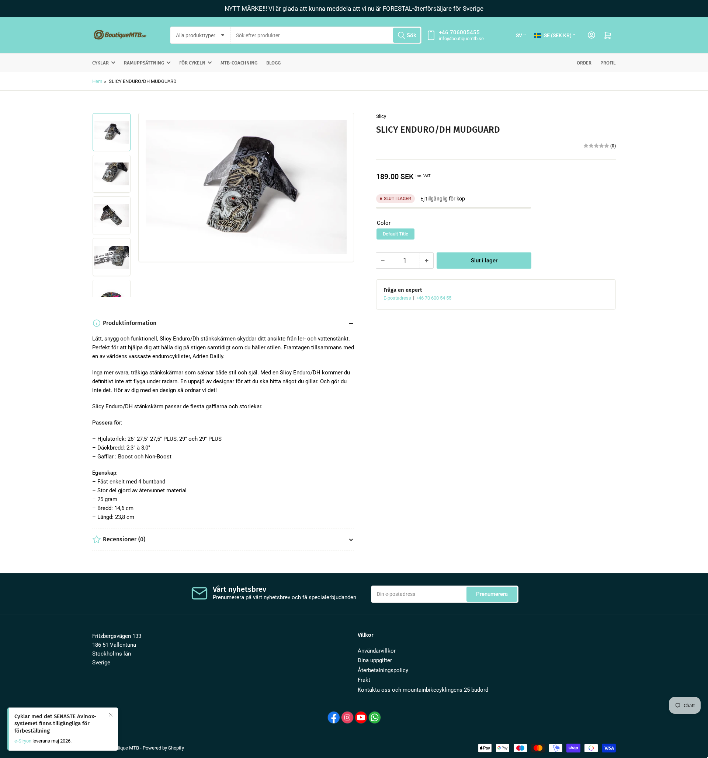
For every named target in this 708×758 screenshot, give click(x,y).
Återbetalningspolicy (383, 670)
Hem (97, 81)
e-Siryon (22, 741)
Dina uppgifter (375, 660)
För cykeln (192, 63)
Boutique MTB (124, 748)
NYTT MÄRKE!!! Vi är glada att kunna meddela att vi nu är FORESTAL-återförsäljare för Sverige (354, 8)
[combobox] (325, 35)
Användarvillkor (377, 650)
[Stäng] (110, 714)
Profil (608, 63)
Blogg (273, 63)
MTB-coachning (239, 63)
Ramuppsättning (144, 63)
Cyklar (100, 63)
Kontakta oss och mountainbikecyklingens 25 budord (423, 690)
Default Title (395, 234)
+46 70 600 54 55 (433, 298)
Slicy (381, 116)
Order (584, 63)
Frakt (364, 680)
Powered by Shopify (163, 748)
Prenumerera (492, 594)
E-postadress (398, 298)
